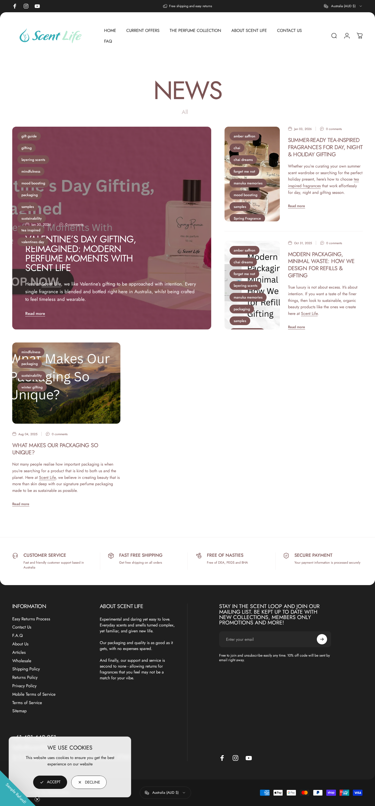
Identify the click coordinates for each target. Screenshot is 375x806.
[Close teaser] (37, 799)
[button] (18, 788)
